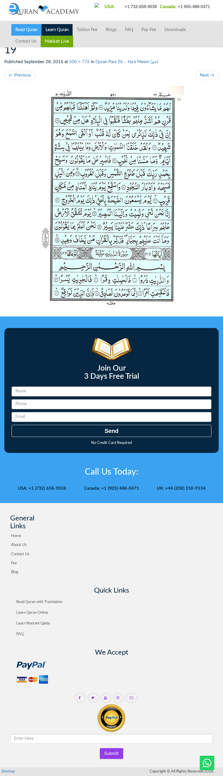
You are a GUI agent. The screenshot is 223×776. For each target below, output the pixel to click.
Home (16, 536)
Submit (111, 753)
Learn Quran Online (32, 613)
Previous (20, 75)
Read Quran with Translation (39, 602)
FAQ (129, 30)
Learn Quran (57, 30)
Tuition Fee (87, 30)
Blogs (111, 30)
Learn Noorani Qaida (33, 623)
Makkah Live (57, 41)
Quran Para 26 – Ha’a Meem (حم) (127, 62)
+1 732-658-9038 (140, 6)
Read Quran (26, 30)
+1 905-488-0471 (193, 6)
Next (207, 75)
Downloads (175, 30)
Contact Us (26, 41)
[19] (111, 198)
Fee (14, 563)
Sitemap (8, 771)
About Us (19, 545)
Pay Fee (148, 30)
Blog (14, 572)
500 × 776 (79, 62)
